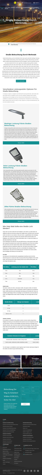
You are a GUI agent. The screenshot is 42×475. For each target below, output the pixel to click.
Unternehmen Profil (17, 448)
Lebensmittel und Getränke (8, 454)
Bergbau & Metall (6, 453)
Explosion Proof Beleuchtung (8, 422)
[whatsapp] (40, 321)
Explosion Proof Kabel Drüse (28, 437)
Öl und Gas (5, 447)
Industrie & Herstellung (7, 458)
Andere (4, 464)
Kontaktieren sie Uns (28, 445)
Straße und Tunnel (6, 462)
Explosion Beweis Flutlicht (7, 426)
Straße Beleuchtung (14, 44)
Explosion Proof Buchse (7, 442)
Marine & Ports (5, 451)
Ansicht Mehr (16, 364)
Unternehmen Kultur (18, 450)
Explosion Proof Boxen (7, 433)
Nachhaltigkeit (16, 455)
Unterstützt (19, 7)
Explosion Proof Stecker (27, 439)
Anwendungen (6, 444)
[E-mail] (40, 316)
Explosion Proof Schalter (7, 435)
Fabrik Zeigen (16, 452)
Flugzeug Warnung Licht (27, 433)
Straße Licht (25, 428)
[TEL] (40, 319)
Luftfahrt (4, 456)
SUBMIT (25, 404)
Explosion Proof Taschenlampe (8, 431)
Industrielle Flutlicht (26, 426)
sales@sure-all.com (27, 2)
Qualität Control (17, 454)
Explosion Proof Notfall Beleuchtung (9, 428)
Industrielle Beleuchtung (27, 422)
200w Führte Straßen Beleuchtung (17, 207)
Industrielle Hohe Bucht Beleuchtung (29, 424)
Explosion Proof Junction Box (8, 437)
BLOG (18, 2)
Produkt (14, 43)
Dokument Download (18, 461)
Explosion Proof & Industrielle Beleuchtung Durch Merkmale (26, 43)
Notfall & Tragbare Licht (27, 431)
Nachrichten (16, 457)
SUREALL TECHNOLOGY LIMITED (14, 470)
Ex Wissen (16, 463)
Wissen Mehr (21, 142)
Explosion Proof (7, 8)
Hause (11, 43)
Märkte (13, 7)
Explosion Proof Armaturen (28, 435)
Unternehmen (26, 7)
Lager (4, 460)
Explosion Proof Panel (7, 439)
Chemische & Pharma (7, 449)
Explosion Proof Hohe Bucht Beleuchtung (10, 424)
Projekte (15, 459)
